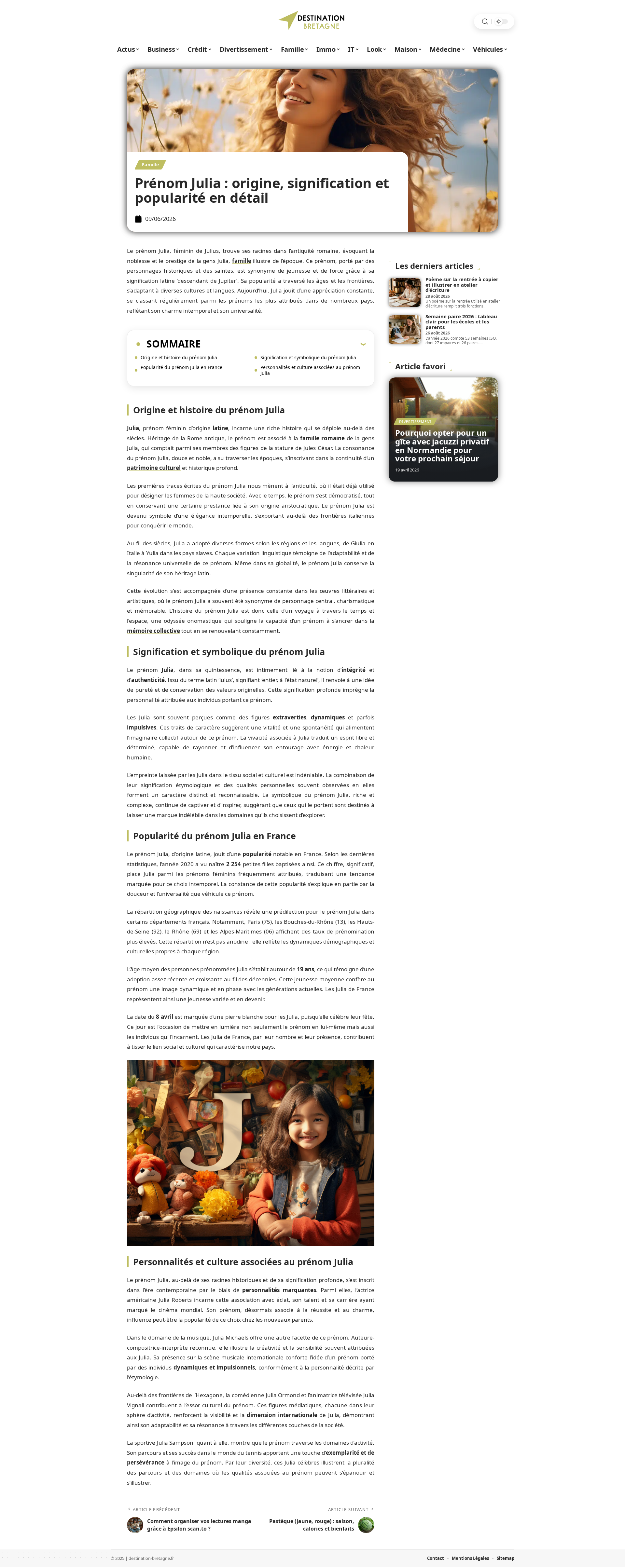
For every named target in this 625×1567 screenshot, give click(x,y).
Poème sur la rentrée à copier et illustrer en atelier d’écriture (461, 284)
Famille (150, 164)
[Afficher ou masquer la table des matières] (283, 344)
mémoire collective (153, 630)
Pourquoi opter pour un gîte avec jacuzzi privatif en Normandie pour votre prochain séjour (442, 445)
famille (241, 261)
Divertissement (415, 421)
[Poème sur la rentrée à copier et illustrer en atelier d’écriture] (405, 292)
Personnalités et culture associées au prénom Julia (310, 370)
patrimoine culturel (154, 467)
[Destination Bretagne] (312, 21)
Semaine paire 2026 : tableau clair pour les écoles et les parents (461, 321)
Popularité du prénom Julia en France (181, 367)
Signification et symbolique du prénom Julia (308, 357)
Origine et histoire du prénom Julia (179, 357)
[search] (485, 22)
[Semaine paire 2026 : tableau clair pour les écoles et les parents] (405, 329)
